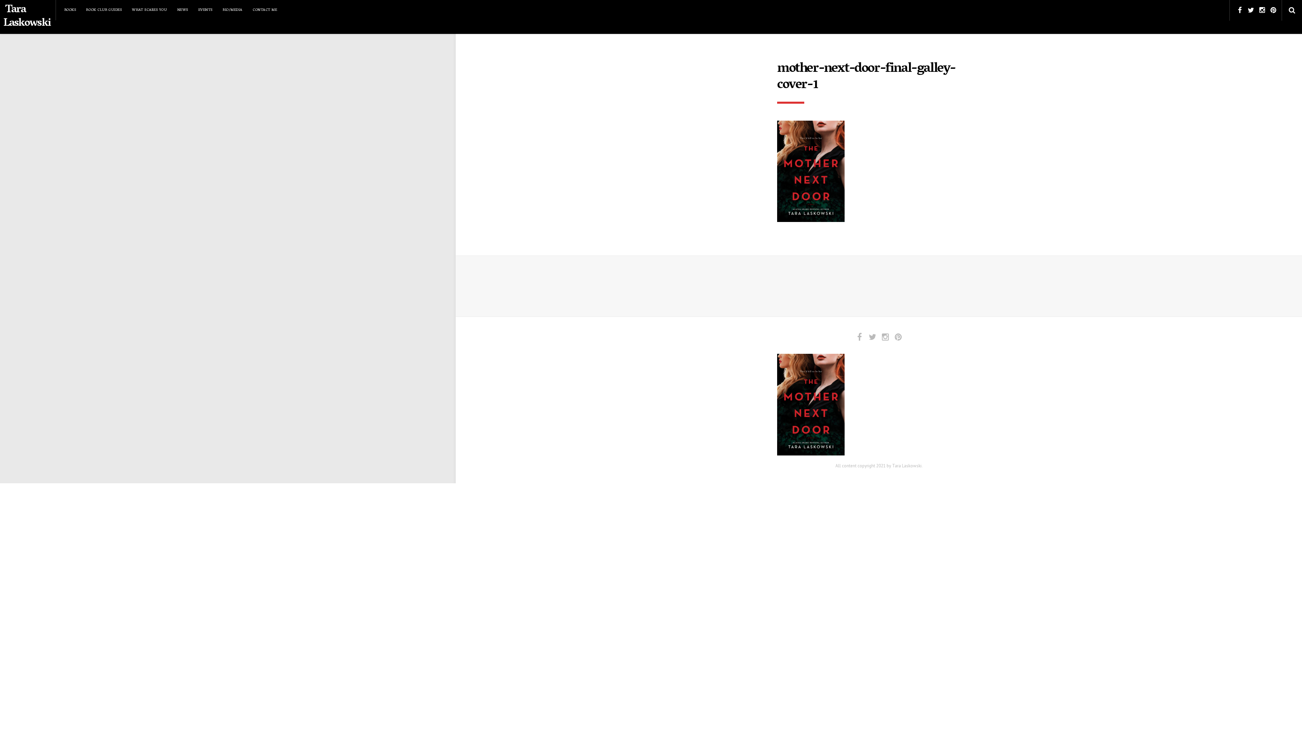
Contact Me (265, 10)
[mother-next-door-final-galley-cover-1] (811, 170)
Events (205, 10)
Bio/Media (232, 10)
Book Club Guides (104, 10)
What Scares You (149, 10)
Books (70, 10)
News (182, 10)
